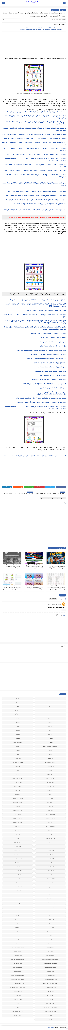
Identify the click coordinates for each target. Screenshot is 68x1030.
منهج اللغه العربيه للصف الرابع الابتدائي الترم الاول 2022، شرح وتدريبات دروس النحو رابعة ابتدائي (35, 170)
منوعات (17, 1003)
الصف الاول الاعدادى (17, 810)
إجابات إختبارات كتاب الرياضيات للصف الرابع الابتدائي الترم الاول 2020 (44, 384)
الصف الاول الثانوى (50, 814)
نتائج (18, 1007)
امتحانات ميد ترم (17, 875)
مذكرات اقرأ (50, 951)
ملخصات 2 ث (18, 995)
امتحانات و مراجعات (50, 883)
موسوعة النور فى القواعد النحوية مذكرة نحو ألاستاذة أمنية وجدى (45, 359)
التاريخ (17, 774)
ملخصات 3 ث (50, 999)
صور (50, 915)
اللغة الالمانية (17, 846)
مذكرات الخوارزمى (50, 955)
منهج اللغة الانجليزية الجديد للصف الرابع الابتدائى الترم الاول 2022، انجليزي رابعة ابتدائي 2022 (36, 112)
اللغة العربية (50, 854)
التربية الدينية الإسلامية (17, 778)
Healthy (17, 746)
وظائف (50, 1019)
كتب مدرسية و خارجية (50, 935)
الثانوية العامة (17, 786)
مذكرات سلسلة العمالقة (50, 967)
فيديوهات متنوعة (50, 927)
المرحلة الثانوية (50, 867)
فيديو (50, 923)
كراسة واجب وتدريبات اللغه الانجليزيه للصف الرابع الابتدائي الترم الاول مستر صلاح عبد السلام (36, 300)
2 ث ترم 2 (50, 714)
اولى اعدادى (17, 883)
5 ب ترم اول (50, 738)
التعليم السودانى (50, 786)
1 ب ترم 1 (50, 698)
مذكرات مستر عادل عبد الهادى (50, 983)
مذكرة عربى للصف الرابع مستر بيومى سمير (52, 342)
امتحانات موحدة (50, 875)
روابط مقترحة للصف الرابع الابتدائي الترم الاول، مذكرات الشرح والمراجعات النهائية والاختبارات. (41, 29)
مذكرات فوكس (50, 971)
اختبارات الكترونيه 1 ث (18, 762)
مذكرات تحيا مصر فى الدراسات (50, 963)
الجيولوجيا (17, 794)
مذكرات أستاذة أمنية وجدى (18, 947)
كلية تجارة (17, 935)
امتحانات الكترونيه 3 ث (18, 871)
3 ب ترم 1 (18, 722)
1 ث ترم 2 (18, 702)
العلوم (50, 834)
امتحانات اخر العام (50, 871)
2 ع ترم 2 (50, 722)
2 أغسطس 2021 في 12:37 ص (54, 604)
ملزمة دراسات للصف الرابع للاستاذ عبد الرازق (51, 394)
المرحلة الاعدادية (17, 863)
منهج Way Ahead (50, 1003)
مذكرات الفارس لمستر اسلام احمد (50, 959)
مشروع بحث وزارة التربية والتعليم (17, 987)
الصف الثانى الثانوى (50, 826)
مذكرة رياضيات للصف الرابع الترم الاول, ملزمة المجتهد (49, 379)
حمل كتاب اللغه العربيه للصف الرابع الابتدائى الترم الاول (48, 354)
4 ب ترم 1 (63, 10)
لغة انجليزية (50, 943)
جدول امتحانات (17, 903)
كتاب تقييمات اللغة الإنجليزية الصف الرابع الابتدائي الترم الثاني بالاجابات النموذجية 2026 (12, 566)
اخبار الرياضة (18, 758)
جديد (18, 907)
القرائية (50, 842)
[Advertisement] (34, 44)
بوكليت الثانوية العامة (18, 887)
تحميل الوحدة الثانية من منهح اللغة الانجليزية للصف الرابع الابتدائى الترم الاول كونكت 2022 (37, 191)
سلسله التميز (50, 911)
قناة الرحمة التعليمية (50, 931)
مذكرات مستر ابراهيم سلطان (17, 975)
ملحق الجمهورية (18, 991)
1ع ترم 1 (50, 706)
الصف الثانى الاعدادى (17, 822)
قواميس (18, 931)
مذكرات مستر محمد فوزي (18, 983)
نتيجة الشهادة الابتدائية (17, 1011)
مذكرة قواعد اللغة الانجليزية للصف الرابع (53, 375)
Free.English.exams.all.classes (50, 746)
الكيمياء (50, 846)
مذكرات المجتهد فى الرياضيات (18, 959)
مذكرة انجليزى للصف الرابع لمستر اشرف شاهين (50, 371)
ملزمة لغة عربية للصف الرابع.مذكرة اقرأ (53, 337)
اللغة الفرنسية (17, 854)
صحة (17, 911)
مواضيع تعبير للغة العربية (50, 1007)
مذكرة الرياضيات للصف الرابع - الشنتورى (53, 388)
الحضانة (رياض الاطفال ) (17, 798)
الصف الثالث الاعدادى (50, 818)
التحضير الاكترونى (50, 778)
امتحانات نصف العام (17, 879)
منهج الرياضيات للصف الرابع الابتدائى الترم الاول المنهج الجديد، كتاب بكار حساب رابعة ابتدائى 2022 (34, 210)
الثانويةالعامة (50, 790)
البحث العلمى (50, 774)
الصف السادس (17, 830)
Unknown (59, 603)
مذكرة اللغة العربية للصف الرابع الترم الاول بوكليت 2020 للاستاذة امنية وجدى (41, 350)
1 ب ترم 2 (18, 698)
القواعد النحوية (17, 842)
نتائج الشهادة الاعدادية (50, 1011)
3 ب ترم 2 (50, 726)
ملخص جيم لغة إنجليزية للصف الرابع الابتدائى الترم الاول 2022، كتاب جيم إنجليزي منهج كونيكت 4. (35, 138)
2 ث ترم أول (17, 714)
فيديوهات (18, 923)
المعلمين (17, 867)
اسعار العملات (50, 766)
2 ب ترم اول (17, 710)
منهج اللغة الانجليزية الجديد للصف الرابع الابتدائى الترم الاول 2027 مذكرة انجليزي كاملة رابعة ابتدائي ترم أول (56, 566)
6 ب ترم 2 (18, 738)
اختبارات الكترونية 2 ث (50, 762)
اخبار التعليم (50, 758)
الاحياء (50, 770)
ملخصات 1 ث (50, 995)
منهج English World (17, 999)
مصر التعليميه (50, 991)
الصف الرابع (55, 10)
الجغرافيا (50, 794)
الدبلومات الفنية (50, 802)
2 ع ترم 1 (17, 718)
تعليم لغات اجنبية (17, 891)
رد (63, 610)
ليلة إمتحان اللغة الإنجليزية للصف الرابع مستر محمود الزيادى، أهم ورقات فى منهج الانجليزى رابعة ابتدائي (56, 587)
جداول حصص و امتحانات (50, 903)
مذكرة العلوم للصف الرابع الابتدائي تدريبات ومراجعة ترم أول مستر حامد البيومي (41, 402)
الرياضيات (50, 806)
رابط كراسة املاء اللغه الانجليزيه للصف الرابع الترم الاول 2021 (46, 310)
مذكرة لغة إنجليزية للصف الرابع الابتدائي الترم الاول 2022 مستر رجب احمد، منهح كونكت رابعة (36, 154)
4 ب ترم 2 (50, 734)
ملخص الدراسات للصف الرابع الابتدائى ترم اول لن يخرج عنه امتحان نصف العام (41, 398)
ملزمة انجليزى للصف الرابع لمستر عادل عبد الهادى (50, 363)
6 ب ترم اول (50, 742)
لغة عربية (17, 943)
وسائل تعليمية (17, 1015)
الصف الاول (50, 810)
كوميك (17, 939)
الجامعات (18, 790)
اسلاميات (18, 766)
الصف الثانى (50, 822)
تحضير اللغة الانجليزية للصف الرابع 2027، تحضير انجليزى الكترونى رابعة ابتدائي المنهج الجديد (34, 566)
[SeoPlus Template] (67, 1028)
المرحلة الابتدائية (50, 863)
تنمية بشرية (18, 899)
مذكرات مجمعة (17, 971)
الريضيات (18, 806)
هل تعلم (50, 1015)
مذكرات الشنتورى (18, 955)
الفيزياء (17, 838)
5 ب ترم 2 (18, 734)
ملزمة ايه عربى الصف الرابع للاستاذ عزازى (53, 346)
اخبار (18, 754)
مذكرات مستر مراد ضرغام (50, 987)
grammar (18, 750)
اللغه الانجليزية (50, 858)
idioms (50, 754)
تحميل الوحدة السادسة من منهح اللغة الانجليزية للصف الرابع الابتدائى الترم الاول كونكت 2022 (36, 195)
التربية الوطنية (50, 782)
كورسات (50, 939)
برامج (50, 887)
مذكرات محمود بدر (50, 975)
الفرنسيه (18, 834)
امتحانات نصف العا (50, 879)
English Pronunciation (18, 742)
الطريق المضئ (32, 2)
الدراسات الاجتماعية (17, 802)
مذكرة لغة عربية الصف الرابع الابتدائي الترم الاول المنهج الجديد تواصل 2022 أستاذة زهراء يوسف (35, 200)
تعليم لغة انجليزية (50, 895)
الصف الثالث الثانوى (17, 818)
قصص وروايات (17, 927)
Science (50, 750)
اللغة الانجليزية (44, 498)
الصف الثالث (18, 814)
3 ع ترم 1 (50, 730)
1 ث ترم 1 (50, 702)
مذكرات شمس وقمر (17, 967)
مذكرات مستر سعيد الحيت (17, 979)
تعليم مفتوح (18, 895)
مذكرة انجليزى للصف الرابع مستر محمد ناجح (52, 367)
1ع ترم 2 (17, 706)
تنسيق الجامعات (50, 899)
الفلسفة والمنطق (50, 838)
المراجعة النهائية (18, 858)
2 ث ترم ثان (50, 718)
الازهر (18, 770)
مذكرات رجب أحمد (18, 963)
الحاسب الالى (50, 798)
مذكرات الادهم (17, 951)
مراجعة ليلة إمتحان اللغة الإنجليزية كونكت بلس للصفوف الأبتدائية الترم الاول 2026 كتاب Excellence (34, 587)
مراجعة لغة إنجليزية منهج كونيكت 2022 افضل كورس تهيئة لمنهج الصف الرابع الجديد (43, 27)
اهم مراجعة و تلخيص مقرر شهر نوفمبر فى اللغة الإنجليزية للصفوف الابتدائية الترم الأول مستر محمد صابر (12, 587)
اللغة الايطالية (17, 850)
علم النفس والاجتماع (50, 919)
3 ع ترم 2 (18, 726)
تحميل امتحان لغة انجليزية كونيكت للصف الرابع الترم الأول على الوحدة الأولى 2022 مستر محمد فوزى (34, 134)
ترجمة (50, 891)
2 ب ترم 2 (50, 710)
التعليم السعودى (18, 782)
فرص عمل (17, 919)
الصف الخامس (17, 826)
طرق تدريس (17, 915)
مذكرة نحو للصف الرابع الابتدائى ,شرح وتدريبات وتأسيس (48, 333)
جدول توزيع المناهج (50, 907)
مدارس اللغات (50, 947)
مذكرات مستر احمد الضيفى (50, 979)
